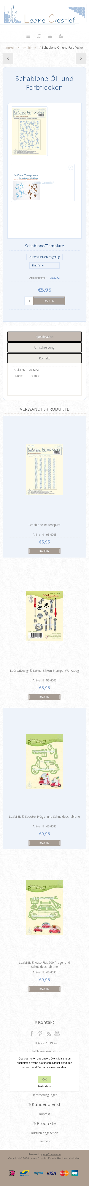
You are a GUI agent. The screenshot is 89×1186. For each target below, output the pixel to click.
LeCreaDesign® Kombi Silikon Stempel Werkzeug (44, 670)
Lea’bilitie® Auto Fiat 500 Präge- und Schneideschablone (44, 964)
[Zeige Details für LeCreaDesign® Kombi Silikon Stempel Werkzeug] (44, 616)
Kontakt (44, 1114)
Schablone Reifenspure (44, 525)
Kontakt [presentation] (44, 358)
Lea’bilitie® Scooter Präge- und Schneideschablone (44, 816)
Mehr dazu (44, 1086)
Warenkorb (49, 36)
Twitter (40, 1033)
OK (44, 1079)
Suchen (45, 1141)
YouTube (57, 1033)
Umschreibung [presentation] (44, 347)
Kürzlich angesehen (44, 1133)
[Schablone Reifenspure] (8, 58)
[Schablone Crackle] (80, 58)
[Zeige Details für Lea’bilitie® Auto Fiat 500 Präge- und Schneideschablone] (44, 907)
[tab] (44, 336)
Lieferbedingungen (44, 1095)
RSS (49, 1033)
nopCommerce (52, 1154)
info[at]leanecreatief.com (44, 1051)
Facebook (32, 1033)
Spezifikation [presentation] (44, 337)
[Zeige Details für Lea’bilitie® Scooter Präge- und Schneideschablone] (44, 761)
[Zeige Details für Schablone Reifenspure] (44, 470)
